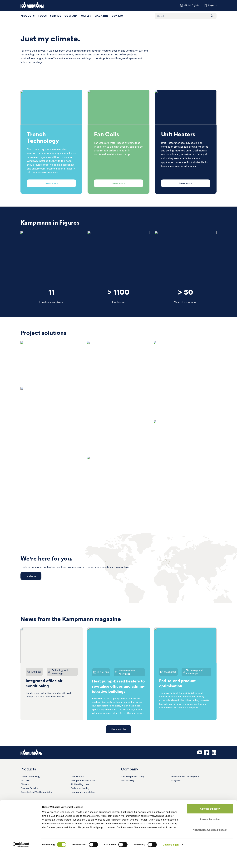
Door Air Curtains (29, 788)
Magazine (101, 15)
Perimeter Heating (80, 788)
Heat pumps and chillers (83, 792)
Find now (31, 576)
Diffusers (24, 784)
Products (27, 15)
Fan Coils (25, 780)
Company (71, 15)
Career (86, 15)
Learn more (51, 183)
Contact (118, 15)
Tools (42, 15)
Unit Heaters (77, 776)
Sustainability (127, 780)
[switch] (93, 844)
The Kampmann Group (132, 776)
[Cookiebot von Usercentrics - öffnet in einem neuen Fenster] (21, 844)
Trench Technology (30, 776)
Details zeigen (171, 844)
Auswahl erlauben (210, 819)
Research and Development (185, 776)
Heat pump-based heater (83, 780)
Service (55, 15)
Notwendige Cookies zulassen (210, 829)
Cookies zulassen (210, 808)
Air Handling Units (80, 784)
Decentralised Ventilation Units (36, 792)
